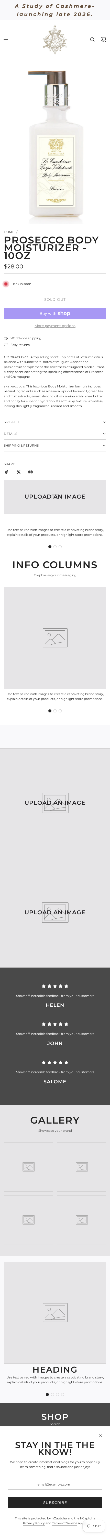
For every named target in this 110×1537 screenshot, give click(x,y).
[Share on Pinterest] (30, 472)
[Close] (100, 1435)
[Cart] (103, 39)
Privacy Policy (34, 1523)
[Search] (92, 39)
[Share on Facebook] (6, 472)
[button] (49, 546)
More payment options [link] (55, 325)
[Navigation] (5, 39)
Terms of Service (64, 1523)
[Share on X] (18, 472)
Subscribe (55, 1502)
